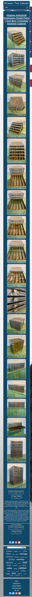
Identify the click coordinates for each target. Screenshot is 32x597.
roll (13, 554)
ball (20, 565)
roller (9, 568)
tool (25, 562)
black (24, 565)
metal (15, 568)
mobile (11, 575)
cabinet (22, 568)
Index (16, 581)
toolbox (19, 563)
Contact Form (16, 583)
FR (18, 590)
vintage (16, 551)
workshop (20, 559)
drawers (9, 556)
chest (8, 553)
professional (24, 557)
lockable (14, 565)
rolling (24, 551)
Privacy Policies (16, 585)
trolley (23, 571)
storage (23, 553)
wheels (19, 574)
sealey (8, 574)
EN (15, 590)
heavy (22, 575)
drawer (9, 562)
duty (15, 563)
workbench (17, 575)
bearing (13, 571)
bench (17, 557)
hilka (20, 551)
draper (25, 574)
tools (9, 565)
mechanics (9, 551)
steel (14, 573)
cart (17, 554)
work (8, 571)
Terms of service (16, 588)
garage (12, 559)
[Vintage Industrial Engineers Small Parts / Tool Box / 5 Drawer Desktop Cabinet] (16, 38)
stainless (17, 571)
